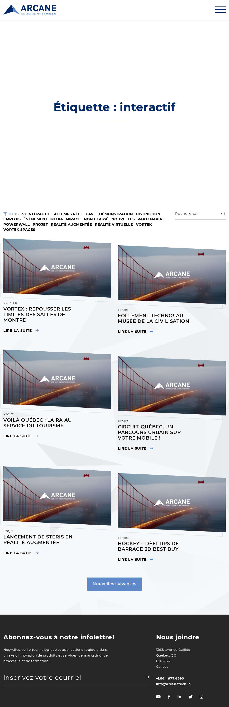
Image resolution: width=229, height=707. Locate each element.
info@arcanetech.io (173, 684)
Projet (40, 224)
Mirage (73, 219)
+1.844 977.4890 (170, 678)
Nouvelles (123, 219)
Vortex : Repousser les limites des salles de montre (37, 315)
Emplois (12, 219)
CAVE (91, 214)
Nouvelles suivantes (114, 584)
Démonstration (116, 214)
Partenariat (151, 219)
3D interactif (35, 214)
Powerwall (16, 224)
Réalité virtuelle (114, 224)
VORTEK (144, 224)
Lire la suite (17, 330)
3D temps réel (68, 214)
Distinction (148, 214)
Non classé (96, 219)
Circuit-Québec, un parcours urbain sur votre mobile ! (149, 432)
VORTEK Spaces (19, 229)
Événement (35, 219)
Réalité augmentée (71, 224)
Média (56, 219)
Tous (13, 214)
